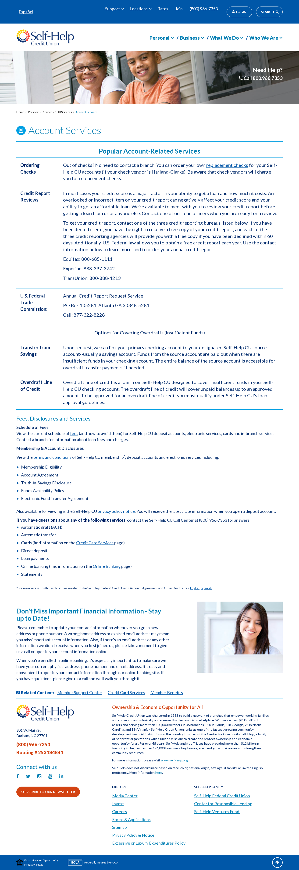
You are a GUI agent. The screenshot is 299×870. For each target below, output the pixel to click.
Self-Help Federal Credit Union (222, 795)
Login (241, 12)
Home (20, 112)
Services (48, 112)
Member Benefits (166, 692)
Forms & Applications (131, 819)
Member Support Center (79, 692)
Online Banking (107, 566)
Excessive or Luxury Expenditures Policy (148, 843)
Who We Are (263, 38)
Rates (162, 8)
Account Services (86, 112)
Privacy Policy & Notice (133, 835)
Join (179, 8)
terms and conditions (52, 457)
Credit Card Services (95, 542)
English (194, 588)
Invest (118, 803)
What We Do (224, 38)
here (158, 772)
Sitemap (119, 827)
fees (74, 433)
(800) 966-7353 (204, 8)
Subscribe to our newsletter (48, 792)
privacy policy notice (116, 511)
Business (190, 38)
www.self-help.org (174, 760)
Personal (160, 38)
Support (112, 8)
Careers (119, 811)
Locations (139, 8)
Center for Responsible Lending (223, 803)
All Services (64, 112)
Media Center (125, 795)
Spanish (206, 588)
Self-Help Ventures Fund (217, 811)
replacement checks (227, 165)
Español (26, 11)
